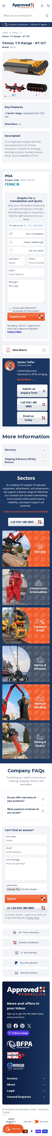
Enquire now (18, 316)
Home (5, 33)
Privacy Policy (14, 331)
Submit (11, 899)
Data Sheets (20, 350)
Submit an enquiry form (29, 390)
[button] (48, 5)
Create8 (6, 1112)
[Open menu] (3, 5)
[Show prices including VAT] (36, 1121)
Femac (15, 33)
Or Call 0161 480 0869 (20, 908)
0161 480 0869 (35, 225)
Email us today (28, 418)
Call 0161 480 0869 (28, 404)
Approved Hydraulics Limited (23, 1109)
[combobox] (26, 16)
